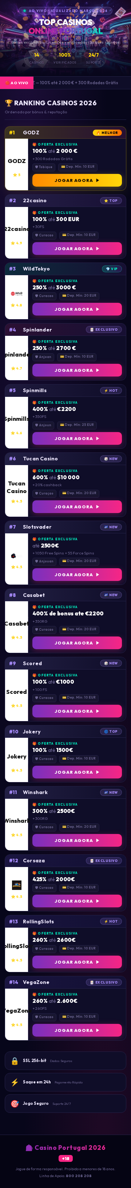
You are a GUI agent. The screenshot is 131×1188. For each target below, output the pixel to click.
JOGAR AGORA (74, 180)
